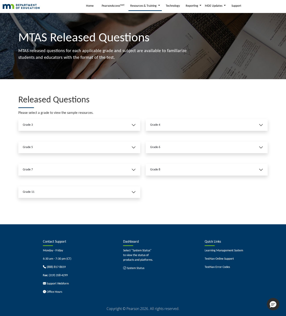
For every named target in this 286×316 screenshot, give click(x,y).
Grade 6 (155, 147)
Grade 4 (155, 125)
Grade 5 (28, 147)
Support (236, 6)
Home (90, 6)
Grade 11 (28, 192)
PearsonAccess (113, 6)
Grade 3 (28, 125)
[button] (273, 304)
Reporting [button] (192, 6)
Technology (173, 6)
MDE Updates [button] (214, 6)
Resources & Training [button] (143, 6)
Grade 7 (28, 169)
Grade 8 (155, 169)
